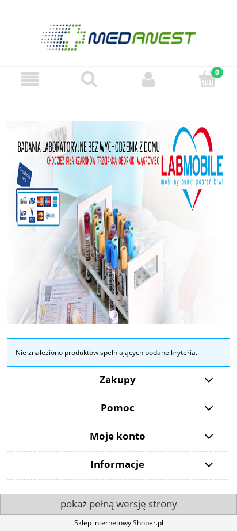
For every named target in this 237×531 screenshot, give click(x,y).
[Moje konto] (148, 79)
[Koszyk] (207, 78)
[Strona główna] (118, 32)
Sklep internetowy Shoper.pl (118, 523)
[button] (29, 79)
